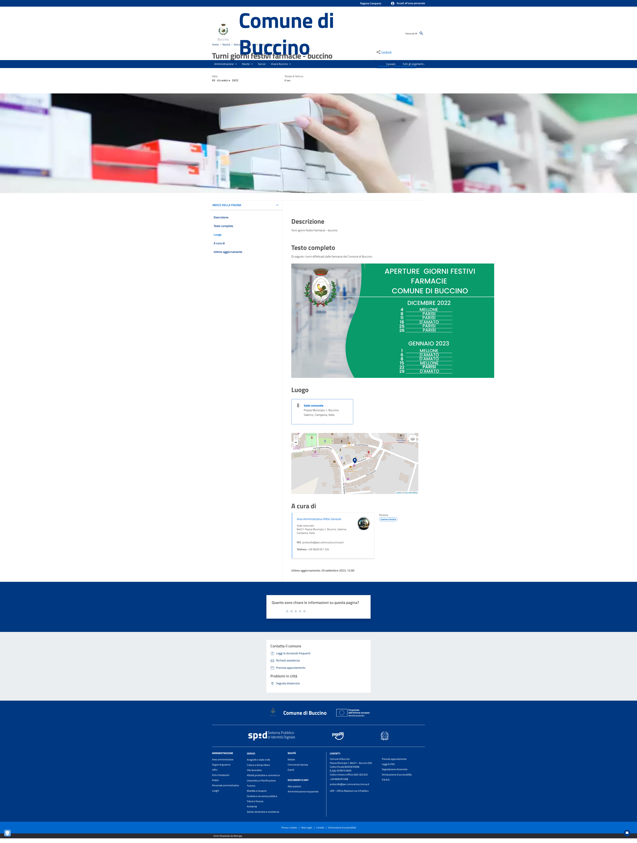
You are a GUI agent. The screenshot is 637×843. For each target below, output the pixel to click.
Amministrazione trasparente (303, 791)
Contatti (335, 753)
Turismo (251, 786)
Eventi (291, 770)
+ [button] (296, 437)
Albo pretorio (294, 786)
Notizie (291, 759)
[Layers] (412, 438)
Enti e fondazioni (220, 775)
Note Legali (306, 827)
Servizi (251, 753)
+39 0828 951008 (339, 779)
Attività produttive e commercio (263, 775)
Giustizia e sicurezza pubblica (262, 796)
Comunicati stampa (298, 764)
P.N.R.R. (386, 780)
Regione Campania (370, 3)
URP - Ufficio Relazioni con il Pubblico (349, 791)
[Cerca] (421, 33)
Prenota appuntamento (394, 759)
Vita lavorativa (254, 770)
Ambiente (252, 806)
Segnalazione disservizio (394, 769)
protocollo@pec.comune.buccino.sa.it (349, 784)
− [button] (296, 442)
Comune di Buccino (286, 33)
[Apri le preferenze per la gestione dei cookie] (8, 834)
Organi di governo (221, 764)
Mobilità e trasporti (257, 791)
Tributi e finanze (255, 801)
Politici (215, 780)
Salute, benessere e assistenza (263, 812)
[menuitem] (391, 64)
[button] (408, 3)
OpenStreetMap (411, 492)
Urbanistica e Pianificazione (261, 780)
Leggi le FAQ (388, 764)
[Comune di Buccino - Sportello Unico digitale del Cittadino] (224, 33)
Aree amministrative (222, 759)
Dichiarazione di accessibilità (397, 774)
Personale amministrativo (225, 785)
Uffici (214, 770)
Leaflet (398, 492)
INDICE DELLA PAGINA (226, 205)
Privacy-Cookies (289, 827)
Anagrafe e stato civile (258, 760)
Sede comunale (313, 405)
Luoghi (215, 791)
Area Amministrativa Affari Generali (319, 519)
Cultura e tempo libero (258, 765)
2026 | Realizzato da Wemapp (227, 836)
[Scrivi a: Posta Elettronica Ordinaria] (354, 787)
